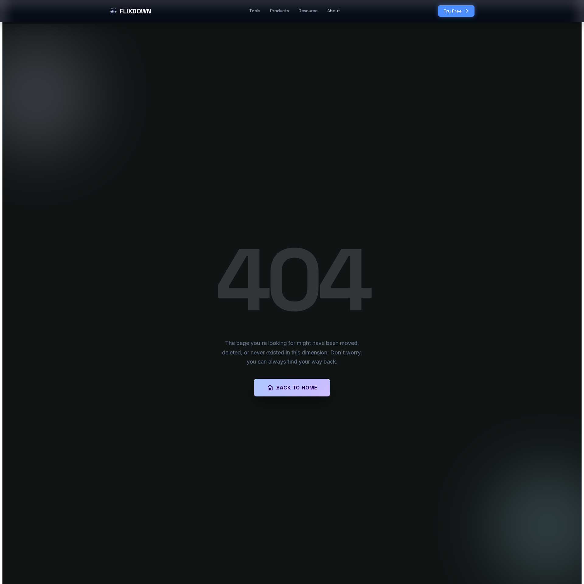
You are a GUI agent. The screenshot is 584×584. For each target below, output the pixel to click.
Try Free (456, 11)
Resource (308, 10)
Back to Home (292, 387)
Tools (254, 10)
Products (279, 10)
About (333, 10)
